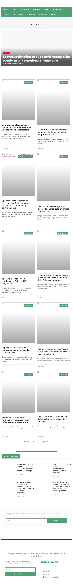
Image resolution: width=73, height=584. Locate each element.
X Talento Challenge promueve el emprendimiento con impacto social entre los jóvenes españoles (25, 487)
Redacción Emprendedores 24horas (13, 63)
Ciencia (13, 9)
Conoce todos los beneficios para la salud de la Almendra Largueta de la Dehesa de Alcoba (53, 277)
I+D (14, 14)
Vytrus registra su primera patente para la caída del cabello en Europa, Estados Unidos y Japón (62, 486)
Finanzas (6, 14)
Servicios (6, 53)
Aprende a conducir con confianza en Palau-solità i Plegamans (14, 281)
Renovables (43, 14)
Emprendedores (58, 9)
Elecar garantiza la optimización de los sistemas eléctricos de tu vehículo (52, 419)
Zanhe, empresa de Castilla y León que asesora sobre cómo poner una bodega (25, 467)
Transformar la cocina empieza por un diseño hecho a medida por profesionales (52, 132)
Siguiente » (45, 442)
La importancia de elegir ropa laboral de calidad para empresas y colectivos (53, 208)
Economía (36, 9)
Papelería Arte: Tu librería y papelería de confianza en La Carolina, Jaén (15, 350)
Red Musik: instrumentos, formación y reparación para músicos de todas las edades (15, 420)
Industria (22, 14)
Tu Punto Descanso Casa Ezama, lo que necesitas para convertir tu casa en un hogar (53, 351)
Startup (53, 14)
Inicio (5, 9)
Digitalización (24, 9)
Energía (46, 9)
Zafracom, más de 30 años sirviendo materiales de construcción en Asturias (62, 468)
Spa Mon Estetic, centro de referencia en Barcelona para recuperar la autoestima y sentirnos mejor (16, 204)
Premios (32, 14)
